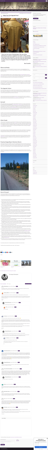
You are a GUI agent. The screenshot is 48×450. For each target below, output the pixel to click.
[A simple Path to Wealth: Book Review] (16, 263)
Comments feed (35, 172)
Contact (15, 10)
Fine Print (26, 10)
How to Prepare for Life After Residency (38, 82)
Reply (16, 286)
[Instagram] (4, 0)
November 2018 (35, 112)
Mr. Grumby (5, 407)
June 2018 (34, 115)
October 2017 (34, 126)
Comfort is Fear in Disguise (36, 48)
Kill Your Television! (41, 63)
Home (1, 10)
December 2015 (35, 157)
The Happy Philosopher (24, 6)
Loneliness (34, 42)
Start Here (4, 10)
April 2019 (34, 109)
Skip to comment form (28, 283)
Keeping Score (35, 53)
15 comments (4, 283)
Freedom (2, 270)
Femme (5, 384)
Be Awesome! (35, 18)
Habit (4, 270)
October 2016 (34, 143)
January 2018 (34, 122)
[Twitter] (2, 0)
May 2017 (34, 133)
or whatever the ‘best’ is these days (17, 104)
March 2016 (34, 153)
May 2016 (34, 150)
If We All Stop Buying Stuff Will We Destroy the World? (39, 45)
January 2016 (34, 156)
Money (8, 270)
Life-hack (6, 270)
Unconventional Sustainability (8, 368)
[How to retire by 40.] (5, 263)
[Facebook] (3, 0)
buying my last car (7, 237)
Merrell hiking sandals (14, 107)
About (12, 10)
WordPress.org (35, 173)
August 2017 (34, 129)
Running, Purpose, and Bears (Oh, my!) (37, 85)
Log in (33, 169)
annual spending (22, 74)
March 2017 (34, 136)
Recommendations (20, 10)
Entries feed (34, 170)
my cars (15, 122)
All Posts (9, 10)
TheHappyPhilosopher (8, 302)
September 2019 (35, 105)
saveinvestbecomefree (7, 350)
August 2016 (34, 146)
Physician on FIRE (6, 292)
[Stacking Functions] (26, 263)
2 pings (9, 283)
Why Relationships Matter (5, 13)
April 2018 (34, 118)
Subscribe (3, 444)
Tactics (13, 270)
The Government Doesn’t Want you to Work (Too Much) (39, 88)
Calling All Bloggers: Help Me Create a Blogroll (24, 13)
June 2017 (34, 132)
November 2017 (35, 125)
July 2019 (34, 108)
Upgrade (15, 270)
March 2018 (34, 119)
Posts (9, 16)
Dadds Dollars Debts (7, 391)
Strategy (11, 270)
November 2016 (35, 142)
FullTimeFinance (6, 286)
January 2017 (34, 139)
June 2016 (34, 149)
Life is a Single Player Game (36, 44)
